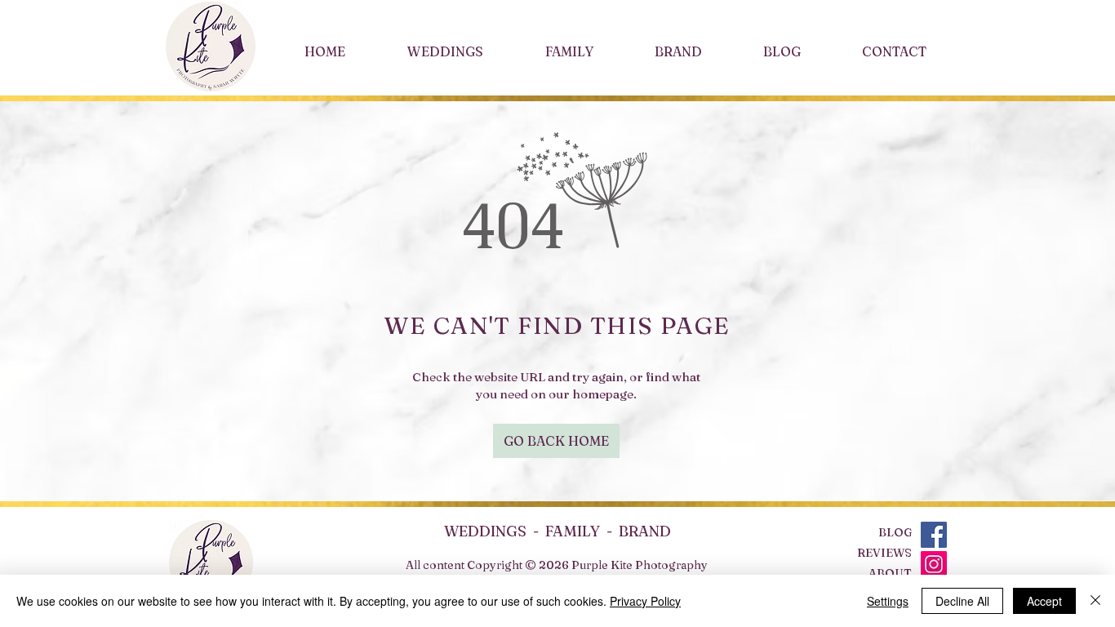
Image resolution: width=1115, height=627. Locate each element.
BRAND (645, 531)
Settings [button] (887, 601)
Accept (1044, 601)
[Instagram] (934, 564)
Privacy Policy (645, 601)
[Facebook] (934, 535)
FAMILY (572, 531)
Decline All (962, 601)
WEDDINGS (488, 531)
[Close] (1095, 601)
